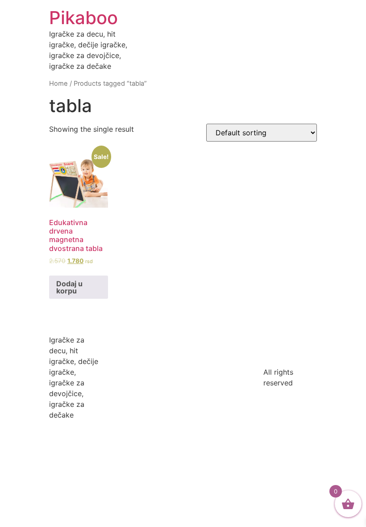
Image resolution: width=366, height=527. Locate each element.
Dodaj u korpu (69, 287)
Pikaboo (83, 18)
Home (58, 83)
